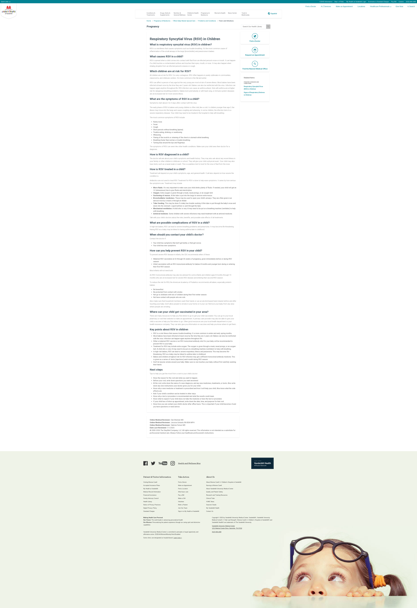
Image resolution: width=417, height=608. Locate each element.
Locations (361, 6)
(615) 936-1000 (411, 1)
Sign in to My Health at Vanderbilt (188, 511)
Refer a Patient (183, 505)
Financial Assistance (149, 495)
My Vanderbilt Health (212, 508)
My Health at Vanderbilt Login (356, 1)
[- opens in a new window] (262, 463)
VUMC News (210, 501)
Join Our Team (182, 508)
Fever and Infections (226, 21)
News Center (232, 13)
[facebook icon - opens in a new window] (145, 463)
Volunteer (181, 501)
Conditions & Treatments (151, 14)
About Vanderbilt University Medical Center (219, 488)
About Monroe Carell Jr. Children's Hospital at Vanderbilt (223, 482)
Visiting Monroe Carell (150, 482)
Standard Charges (149, 511)
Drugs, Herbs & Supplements (165, 14)
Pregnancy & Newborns (205, 14)
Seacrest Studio (211, 505)
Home (149, 21)
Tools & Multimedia (245, 14)
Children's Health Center (193, 14)
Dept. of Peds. (339, 1)
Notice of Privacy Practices (152, 505)
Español (274, 14)
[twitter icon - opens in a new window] (153, 463)
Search (412, 6)
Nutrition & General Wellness (179, 14)
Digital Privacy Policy (150, 508)
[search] (253, 26)
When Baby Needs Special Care (184, 21)
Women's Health (219, 13)
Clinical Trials (210, 498)
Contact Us (209, 511)
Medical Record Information (152, 492)
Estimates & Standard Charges (378, 1)
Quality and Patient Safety (214, 492)
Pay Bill (393, 1)
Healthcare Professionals (380, 6)
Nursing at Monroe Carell (214, 485)
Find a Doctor (310, 6)
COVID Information (326, 1)
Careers (401, 1)
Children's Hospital (9, 11)
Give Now (399, 6)
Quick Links (5, 1)
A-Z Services (326, 6)
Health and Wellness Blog (189, 463)
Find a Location (183, 488)
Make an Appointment (344, 6)
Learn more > (178, 538)
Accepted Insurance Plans (151, 485)
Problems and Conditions (207, 21)
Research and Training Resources (217, 495)
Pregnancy (153, 26)
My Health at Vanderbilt (150, 488)
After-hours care (183, 492)
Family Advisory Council (151, 498)
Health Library (147, 501)
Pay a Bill (181, 495)
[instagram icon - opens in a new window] (172, 463)
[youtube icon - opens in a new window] (163, 463)
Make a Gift (181, 498)
